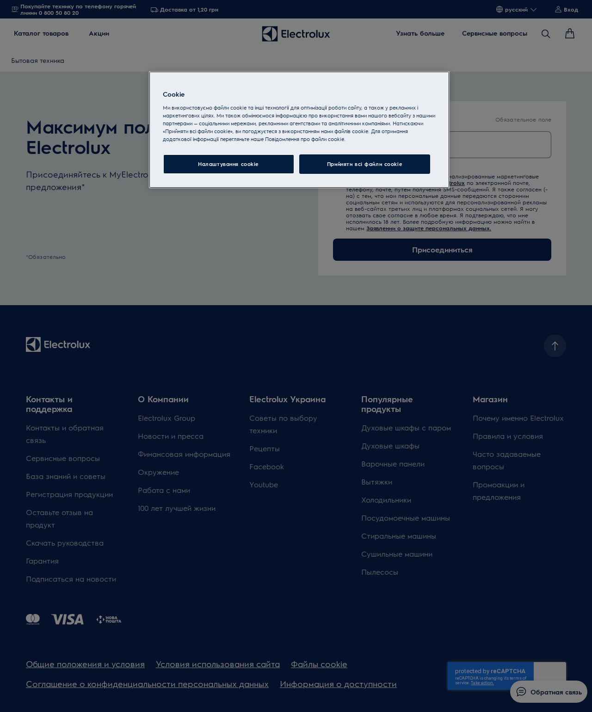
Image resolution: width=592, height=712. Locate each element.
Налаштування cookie (228, 163)
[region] (299, 129)
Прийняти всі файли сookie (364, 163)
